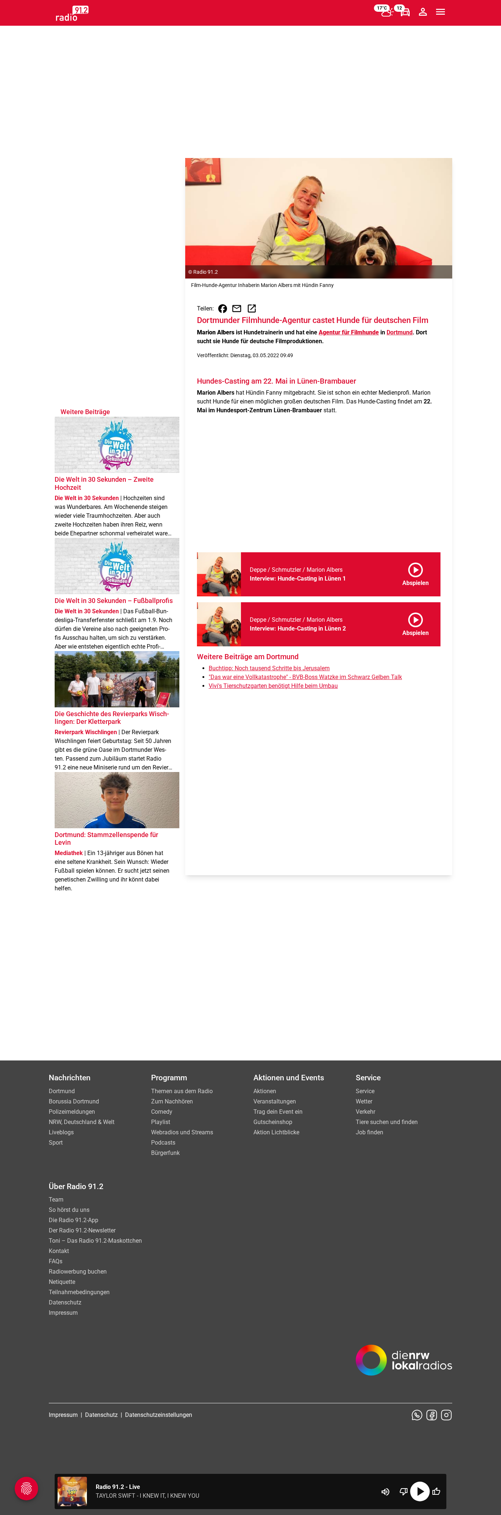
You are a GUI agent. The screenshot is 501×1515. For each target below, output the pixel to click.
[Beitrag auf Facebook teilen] (222, 308)
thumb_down (403, 1491)
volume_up (385, 1492)
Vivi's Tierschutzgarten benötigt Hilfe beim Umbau (273, 685)
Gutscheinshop (272, 1122)
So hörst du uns (69, 1209)
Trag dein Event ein (278, 1111)
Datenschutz (65, 1302)
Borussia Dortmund (74, 1101)
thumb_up (436, 1491)
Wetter (364, 1101)
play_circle (420, 1491)
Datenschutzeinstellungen (158, 1414)
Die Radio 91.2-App (73, 1220)
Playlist (160, 1122)
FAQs (55, 1261)
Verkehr (365, 1111)
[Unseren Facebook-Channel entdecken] (432, 1415)
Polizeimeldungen (72, 1111)
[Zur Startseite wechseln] (72, 13)
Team (56, 1199)
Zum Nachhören (172, 1101)
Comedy (161, 1111)
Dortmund (400, 332)
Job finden (369, 1132)
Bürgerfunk (165, 1152)
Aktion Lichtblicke (276, 1132)
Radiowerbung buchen (78, 1271)
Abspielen (415, 572)
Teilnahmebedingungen (79, 1292)
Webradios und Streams (182, 1132)
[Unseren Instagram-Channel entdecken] (446, 1415)
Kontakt (59, 1250)
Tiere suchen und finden (387, 1122)
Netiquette (62, 1281)
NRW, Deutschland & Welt (81, 1122)
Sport (56, 1142)
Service (365, 1091)
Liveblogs (61, 1132)
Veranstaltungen (274, 1101)
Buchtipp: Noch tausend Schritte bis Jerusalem (269, 668)
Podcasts (163, 1142)
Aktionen (264, 1091)
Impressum (63, 1312)
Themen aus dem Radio (182, 1091)
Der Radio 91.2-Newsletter (82, 1230)
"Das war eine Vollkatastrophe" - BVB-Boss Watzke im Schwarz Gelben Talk (305, 677)
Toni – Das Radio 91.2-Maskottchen (95, 1240)
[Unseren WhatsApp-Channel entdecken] (417, 1415)
